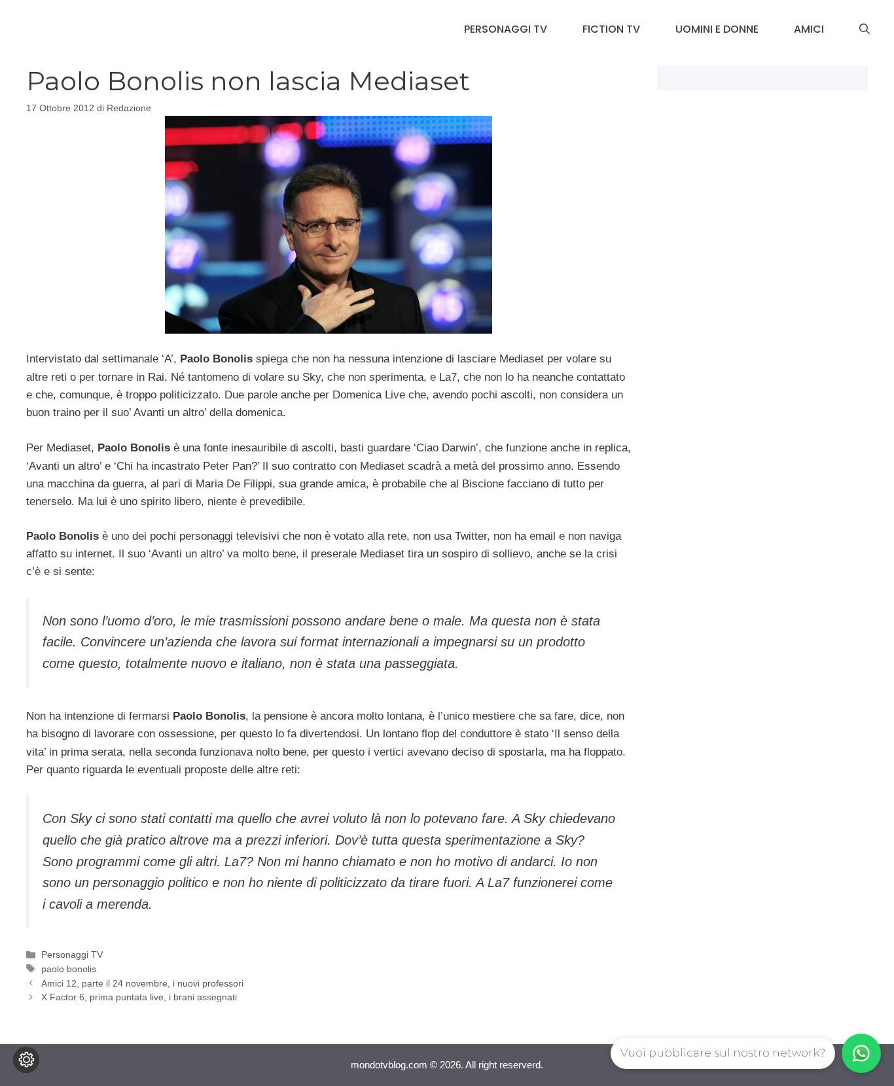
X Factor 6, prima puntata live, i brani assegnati (139, 997)
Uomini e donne (717, 29)
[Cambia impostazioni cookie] (26, 1060)
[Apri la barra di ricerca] (864, 29)
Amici (809, 29)
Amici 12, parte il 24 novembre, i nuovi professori (142, 983)
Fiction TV (611, 29)
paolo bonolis (68, 969)
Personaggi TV (505, 29)
